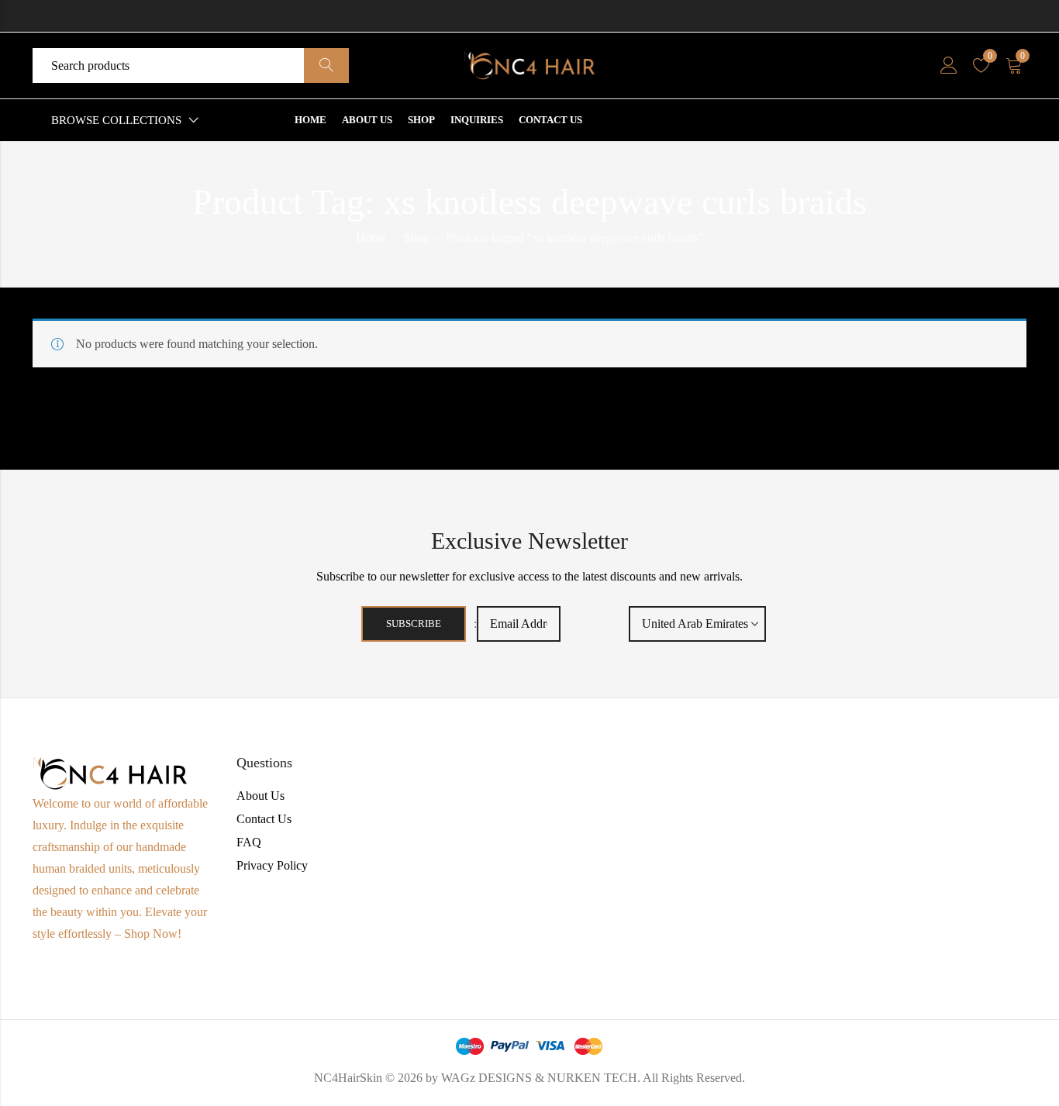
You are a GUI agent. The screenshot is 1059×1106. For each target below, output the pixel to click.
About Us (260, 795)
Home (371, 237)
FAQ (248, 842)
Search (326, 66)
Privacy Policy (272, 865)
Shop (416, 237)
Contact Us (263, 818)
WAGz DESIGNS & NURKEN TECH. (540, 1077)
